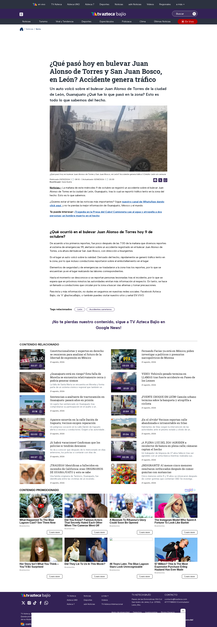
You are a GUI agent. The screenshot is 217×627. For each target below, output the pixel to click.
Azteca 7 (89, 4)
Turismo (43, 21)
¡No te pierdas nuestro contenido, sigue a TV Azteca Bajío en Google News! (108, 324)
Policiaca (126, 21)
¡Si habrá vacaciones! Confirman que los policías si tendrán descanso (75, 444)
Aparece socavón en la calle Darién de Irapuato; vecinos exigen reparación (74, 421)
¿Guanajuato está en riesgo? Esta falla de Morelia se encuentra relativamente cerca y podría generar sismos (78, 377)
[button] (183, 611)
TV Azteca (56, 4)
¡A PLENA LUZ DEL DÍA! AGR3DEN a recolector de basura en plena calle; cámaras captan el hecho (169, 446)
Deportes (104, 4)
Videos (150, 4)
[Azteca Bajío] (108, 14)
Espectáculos (107, 21)
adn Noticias (135, 4)
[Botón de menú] (21, 14)
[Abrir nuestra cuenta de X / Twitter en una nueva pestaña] (23, 603)
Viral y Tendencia (64, 21)
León (79, 309)
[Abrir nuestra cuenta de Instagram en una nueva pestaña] (29, 603)
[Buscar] (194, 14)
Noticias (119, 4)
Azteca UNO (73, 4)
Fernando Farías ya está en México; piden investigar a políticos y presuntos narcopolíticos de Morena (168, 354)
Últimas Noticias (162, 21)
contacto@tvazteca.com (176, 599)
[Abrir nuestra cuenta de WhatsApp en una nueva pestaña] (46, 603)
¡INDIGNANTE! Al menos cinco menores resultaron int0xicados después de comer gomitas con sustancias (167, 469)
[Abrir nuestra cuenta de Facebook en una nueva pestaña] (40, 603)
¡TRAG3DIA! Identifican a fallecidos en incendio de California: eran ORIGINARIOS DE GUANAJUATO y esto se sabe (76, 469)
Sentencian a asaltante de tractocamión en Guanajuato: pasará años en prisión (77, 398)
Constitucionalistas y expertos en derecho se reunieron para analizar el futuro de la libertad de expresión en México (77, 354)
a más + (180, 4)
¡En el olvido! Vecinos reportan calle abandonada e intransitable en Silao (164, 421)
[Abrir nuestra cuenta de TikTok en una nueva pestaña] (35, 603)
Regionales (165, 4)
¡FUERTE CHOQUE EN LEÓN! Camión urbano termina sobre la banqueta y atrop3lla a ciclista (169, 400)
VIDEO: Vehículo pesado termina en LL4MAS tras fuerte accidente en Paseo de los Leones (168, 377)
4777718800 (170, 602)
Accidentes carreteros (100, 309)
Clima (143, 21)
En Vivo (189, 21)
